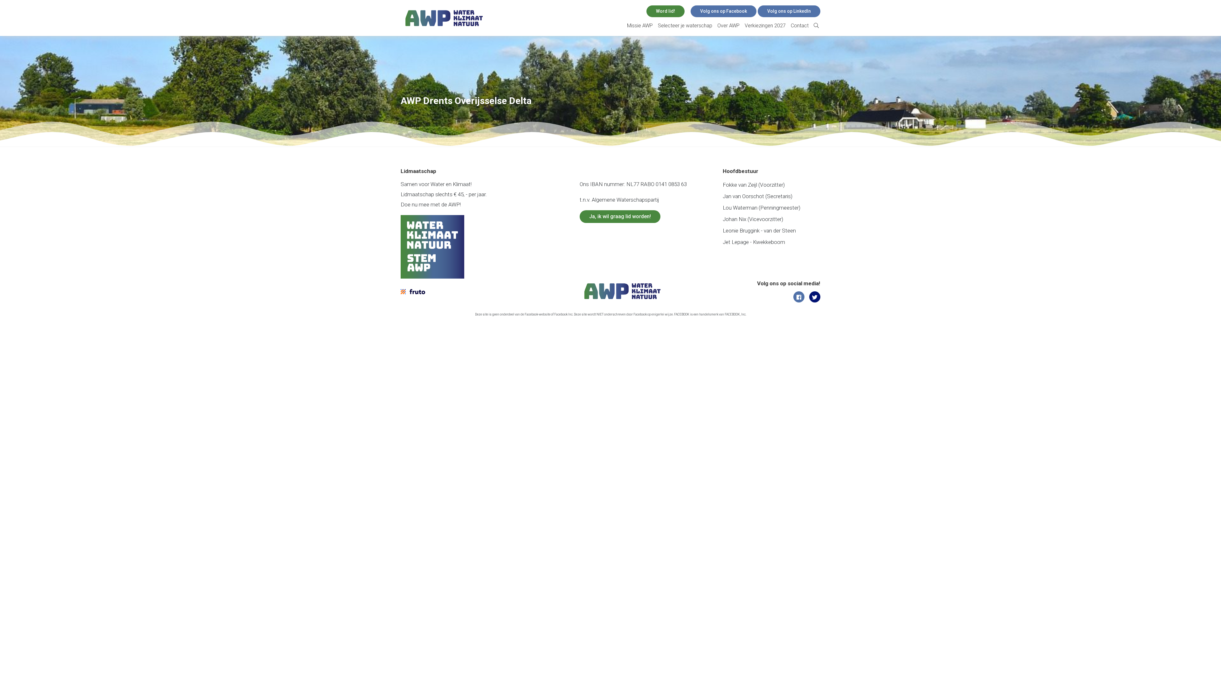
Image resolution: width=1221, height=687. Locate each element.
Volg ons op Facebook (723, 11)
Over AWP (728, 26)
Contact (800, 26)
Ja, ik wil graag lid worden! (620, 216)
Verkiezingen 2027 (765, 26)
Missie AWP (640, 26)
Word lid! (665, 11)
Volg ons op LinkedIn (789, 11)
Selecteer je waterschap (685, 26)
